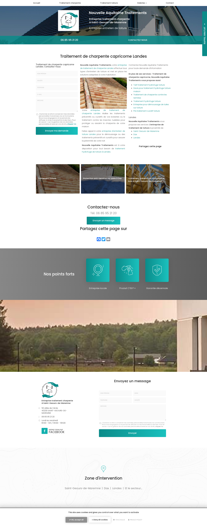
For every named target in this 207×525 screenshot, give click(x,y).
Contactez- (137, 40)
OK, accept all (77, 520)
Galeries (141, 3)
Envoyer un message (103, 220)
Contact (170, 3)
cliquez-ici (71, 124)
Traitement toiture (109, 3)
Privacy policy (136, 520)
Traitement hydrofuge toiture (147, 101)
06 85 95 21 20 (69, 40)
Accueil (36, 3)
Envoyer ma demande (56, 130)
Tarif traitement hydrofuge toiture (149, 85)
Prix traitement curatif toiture (146, 111)
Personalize (120, 520)
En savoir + (58, 179)
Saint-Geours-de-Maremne (146, 131)
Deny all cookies (100, 520)
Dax (135, 134)
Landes (136, 137)
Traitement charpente (70, 3)
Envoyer (132, 433)
